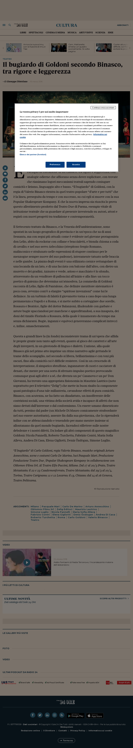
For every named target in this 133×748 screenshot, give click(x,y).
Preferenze (55, 164)
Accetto (76, 164)
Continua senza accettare (103, 108)
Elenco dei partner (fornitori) (33, 154)
